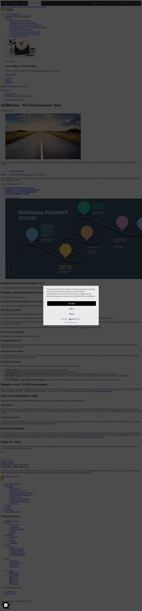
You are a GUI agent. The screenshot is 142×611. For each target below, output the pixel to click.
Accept (71, 303)
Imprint (67, 322)
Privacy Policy (73, 322)
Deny (71, 308)
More (71, 314)
